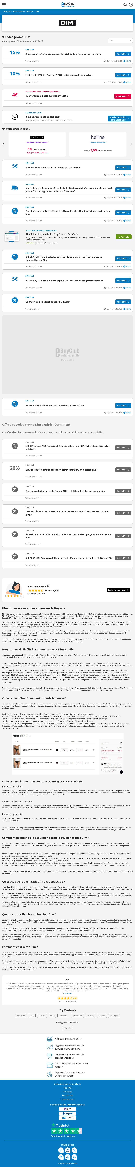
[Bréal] (98, 137)
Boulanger (114, 1016)
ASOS (52, 1016)
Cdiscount (21, 1016)
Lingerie (68, 1028)
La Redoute (63, 1016)
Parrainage (67, 1091)
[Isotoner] (37, 137)
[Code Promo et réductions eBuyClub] (67, 4)
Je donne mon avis (116, 590)
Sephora (42, 1016)
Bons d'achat (67, 1095)
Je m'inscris (121, 96)
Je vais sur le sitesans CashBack (118, 118)
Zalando (102, 1016)
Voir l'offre (122, 54)
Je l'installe (123, 237)
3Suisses (90, 1016)
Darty (32, 1016)
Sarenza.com (77, 1016)
